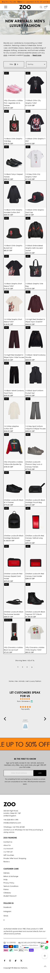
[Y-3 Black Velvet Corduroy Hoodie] (35, 339)
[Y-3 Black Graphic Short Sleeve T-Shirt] (14, 268)
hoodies (27, 55)
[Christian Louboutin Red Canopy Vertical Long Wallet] (35, 520)
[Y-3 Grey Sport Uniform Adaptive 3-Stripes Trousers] (35, 410)
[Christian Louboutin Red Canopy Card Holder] (35, 558)
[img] (25, 699)
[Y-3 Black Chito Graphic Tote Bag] (14, 123)
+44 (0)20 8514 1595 (11, 820)
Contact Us (8, 842)
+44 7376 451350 (18, 827)
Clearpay (7, 893)
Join (40, 773)
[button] (5, 718)
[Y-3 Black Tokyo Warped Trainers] (14, 158)
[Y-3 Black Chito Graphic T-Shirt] (35, 123)
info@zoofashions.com (12, 823)
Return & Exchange (11, 876)
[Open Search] (41, 7)
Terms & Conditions (11, 886)
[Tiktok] (15, 961)
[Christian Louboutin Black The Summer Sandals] (14, 596)
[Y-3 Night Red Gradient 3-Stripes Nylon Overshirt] (35, 303)
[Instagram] (10, 961)
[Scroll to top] (45, 966)
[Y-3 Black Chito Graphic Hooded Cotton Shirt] (14, 194)
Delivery (7, 873)
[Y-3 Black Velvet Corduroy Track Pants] (14, 374)
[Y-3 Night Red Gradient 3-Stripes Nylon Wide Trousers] (14, 339)
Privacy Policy (9, 883)
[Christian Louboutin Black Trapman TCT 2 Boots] (35, 596)
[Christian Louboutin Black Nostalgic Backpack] (14, 520)
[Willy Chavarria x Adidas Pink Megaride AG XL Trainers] (14, 84)
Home (11, 681)
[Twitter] (21, 961)
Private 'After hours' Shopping (15, 858)
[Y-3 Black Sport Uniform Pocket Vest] (35, 374)
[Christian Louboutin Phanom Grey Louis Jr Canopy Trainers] (35, 446)
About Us (7, 845)
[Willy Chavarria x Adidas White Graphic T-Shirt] (35, 631)
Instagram (7, 911)
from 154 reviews (23, 701)
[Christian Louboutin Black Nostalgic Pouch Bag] (35, 484)
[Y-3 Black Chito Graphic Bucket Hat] (14, 229)
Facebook (7, 907)
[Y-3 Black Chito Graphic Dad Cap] (35, 194)
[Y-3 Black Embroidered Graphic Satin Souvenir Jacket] (35, 229)
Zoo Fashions (22, 968)
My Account (8, 849)
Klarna (6, 889)
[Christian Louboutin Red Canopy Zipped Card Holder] (14, 558)
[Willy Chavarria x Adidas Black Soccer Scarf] (14, 631)
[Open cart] (45, 7)
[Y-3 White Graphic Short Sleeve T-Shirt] (14, 303)
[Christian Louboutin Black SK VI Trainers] (14, 484)
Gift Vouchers (9, 855)
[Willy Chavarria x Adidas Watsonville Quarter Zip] (14, 446)
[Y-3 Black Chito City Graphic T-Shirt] (35, 84)
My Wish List (8, 852)
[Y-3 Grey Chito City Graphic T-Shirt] (35, 158)
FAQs (5, 880)
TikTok (6, 916)
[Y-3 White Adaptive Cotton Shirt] (14, 410)
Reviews (7, 862)
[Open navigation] (6, 7)
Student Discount (10, 896)
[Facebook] (5, 961)
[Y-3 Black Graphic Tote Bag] (35, 268)
